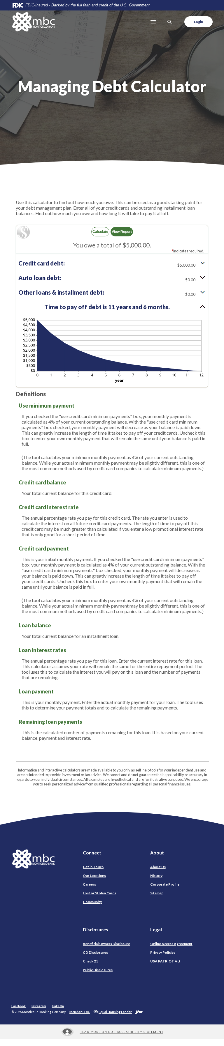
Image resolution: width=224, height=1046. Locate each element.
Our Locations (94, 875)
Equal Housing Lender (115, 1012)
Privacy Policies (162, 952)
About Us (158, 867)
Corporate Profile (164, 884)
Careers (89, 884)
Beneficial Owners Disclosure (106, 943)
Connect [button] (92, 852)
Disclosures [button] (95, 929)
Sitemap (156, 893)
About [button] (157, 852)
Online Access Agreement (171, 943)
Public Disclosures (98, 970)
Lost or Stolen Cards (99, 893)
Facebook (18, 1005)
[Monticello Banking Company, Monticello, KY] (33, 22)
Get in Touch (93, 867)
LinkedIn (58, 1005)
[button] (112, 263)
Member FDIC (79, 1012)
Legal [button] (156, 929)
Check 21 (90, 961)
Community (92, 902)
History (156, 875)
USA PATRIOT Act (165, 961)
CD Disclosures (95, 952)
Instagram (39, 1005)
